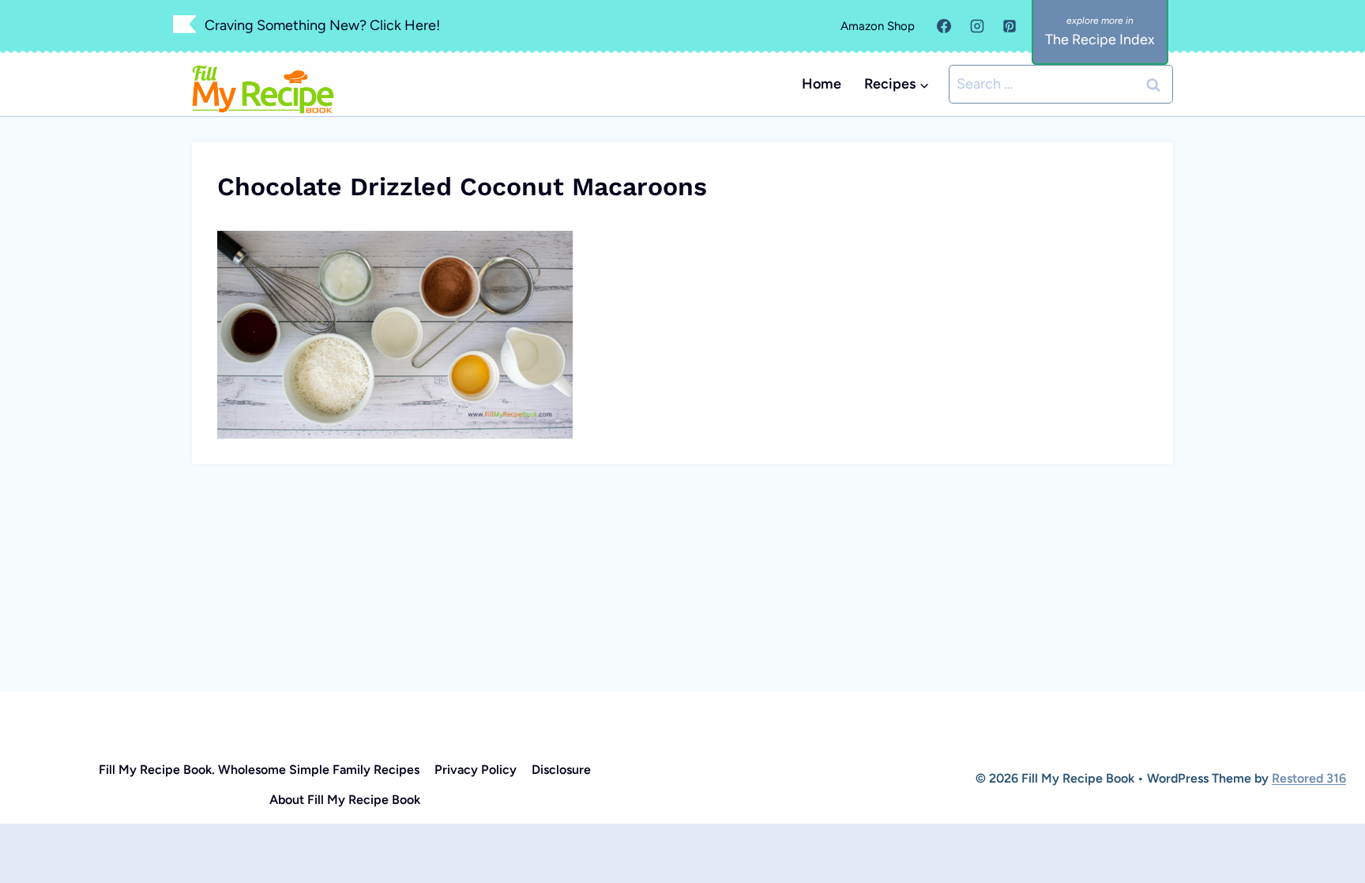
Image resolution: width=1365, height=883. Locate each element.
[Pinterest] (1009, 26)
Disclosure (561, 769)
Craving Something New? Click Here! (322, 25)
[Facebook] (944, 26)
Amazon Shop (877, 26)
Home (821, 83)
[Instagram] (977, 26)
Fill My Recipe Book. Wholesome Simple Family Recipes (259, 769)
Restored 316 (1309, 778)
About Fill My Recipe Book (344, 799)
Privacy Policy (475, 769)
